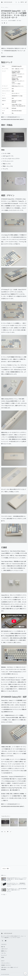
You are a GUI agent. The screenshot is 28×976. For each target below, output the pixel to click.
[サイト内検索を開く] (16, 2)
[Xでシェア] (2, 23)
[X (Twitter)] (2, 940)
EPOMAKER (10, 56)
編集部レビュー (4, 951)
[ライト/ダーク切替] (19, 2)
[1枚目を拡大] (5, 822)
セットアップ (4, 955)
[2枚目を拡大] (14, 822)
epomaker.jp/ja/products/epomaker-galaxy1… (13, 119)
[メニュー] (26, 2)
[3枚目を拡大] (23, 822)
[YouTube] (5, 940)
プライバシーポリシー (5, 963)
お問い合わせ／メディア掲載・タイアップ (9, 967)
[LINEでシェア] (4, 23)
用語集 (2, 957)
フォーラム (3, 953)
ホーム (2, 7)
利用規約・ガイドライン (6, 965)
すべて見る (3, 894)
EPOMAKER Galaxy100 (10, 50)
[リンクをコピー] (7, 23)
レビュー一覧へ (6, 868)
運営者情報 (3, 969)
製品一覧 (3, 946)
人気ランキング (4, 948)
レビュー (6, 7)
